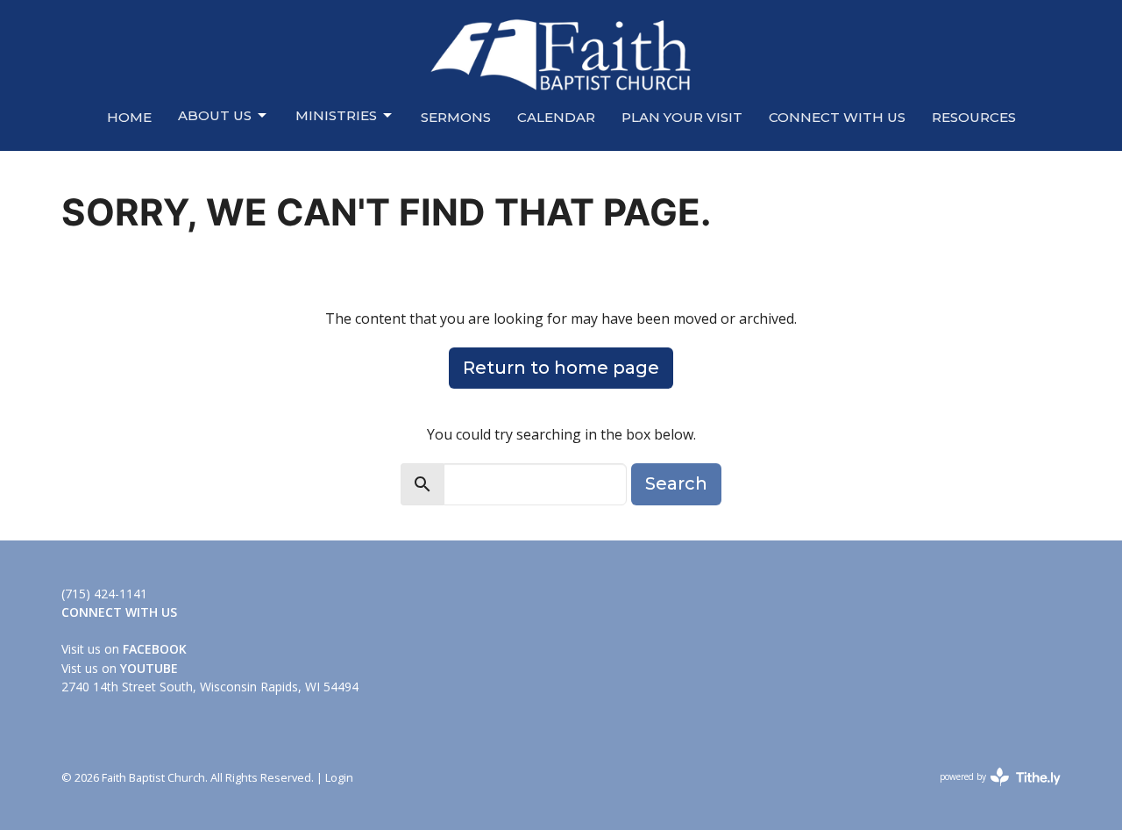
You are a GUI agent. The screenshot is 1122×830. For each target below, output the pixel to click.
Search (676, 483)
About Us (215, 115)
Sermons (456, 117)
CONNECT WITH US (837, 117)
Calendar (556, 117)
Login (339, 777)
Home (129, 117)
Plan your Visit (681, 117)
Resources (974, 117)
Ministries (336, 115)
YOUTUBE (149, 668)
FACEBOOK (155, 648)
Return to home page (561, 367)
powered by (991, 791)
